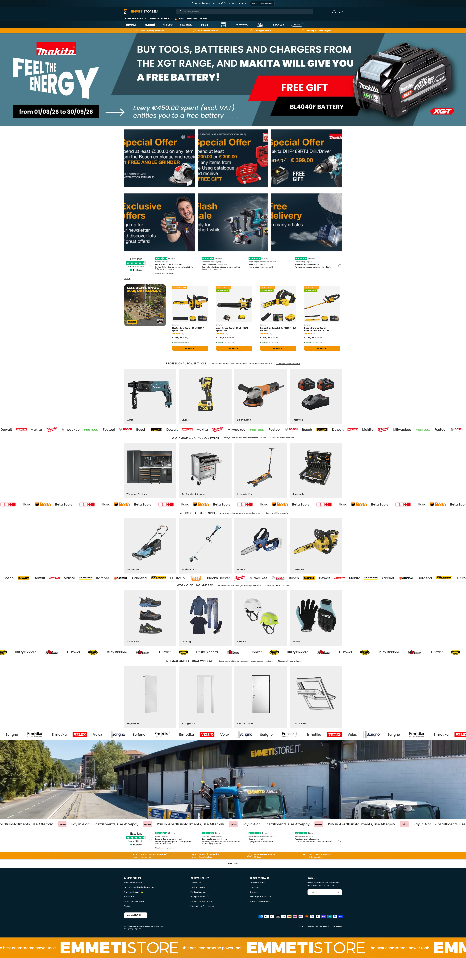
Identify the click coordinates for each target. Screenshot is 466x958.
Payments (254, 887)
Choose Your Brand (159, 18)
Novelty (203, 18)
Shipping (254, 892)
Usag (54, 504)
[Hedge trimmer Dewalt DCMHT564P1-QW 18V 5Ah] (322, 304)
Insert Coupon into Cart (260, 901)
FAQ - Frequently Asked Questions (139, 887)
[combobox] (244, 11)
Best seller (192, 18)
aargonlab (137, 929)
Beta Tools (11, 504)
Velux (53, 735)
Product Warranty (199, 892)
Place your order (257, 882)
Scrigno (95, 735)
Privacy (127, 906)
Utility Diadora (57, 652)
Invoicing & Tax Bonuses (260, 896)
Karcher (196, 578)
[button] (340, 11)
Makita (90, 430)
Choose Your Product (134, 18)
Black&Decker (27, 578)
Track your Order (198, 887)
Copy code (268, 3)
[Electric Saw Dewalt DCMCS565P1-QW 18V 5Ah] (190, 304)
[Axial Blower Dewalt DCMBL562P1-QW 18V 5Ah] (234, 304)
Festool (163, 430)
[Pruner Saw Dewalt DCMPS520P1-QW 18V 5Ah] (278, 304)
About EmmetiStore (133, 882)
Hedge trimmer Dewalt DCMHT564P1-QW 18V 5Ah (316, 329)
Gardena (233, 578)
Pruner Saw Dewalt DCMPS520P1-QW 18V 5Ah (278, 329)
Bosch (30, 430)
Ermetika (15, 735)
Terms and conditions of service (318, 927)
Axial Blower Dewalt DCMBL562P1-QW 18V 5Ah (232, 329)
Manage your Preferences (202, 906)
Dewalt (61, 430)
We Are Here (129, 896)
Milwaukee (125, 430)
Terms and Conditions (134, 901)
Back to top (233, 863)
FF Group (271, 578)
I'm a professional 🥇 (200, 896)
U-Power (14, 652)
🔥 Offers (179, 18)
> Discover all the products (288, 363)
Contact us (196, 882)
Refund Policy (337, 927)
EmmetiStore (133, 927)
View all (127, 278)
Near (301, 927)
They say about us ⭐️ (133, 892)
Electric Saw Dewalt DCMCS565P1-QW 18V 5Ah (189, 329)
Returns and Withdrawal (201, 901)
